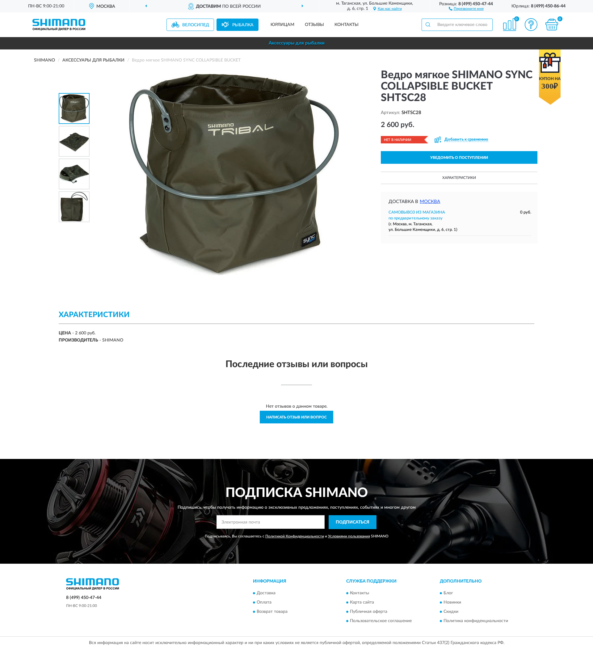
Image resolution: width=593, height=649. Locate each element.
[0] (552, 24)
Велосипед (195, 25)
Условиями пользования (349, 536)
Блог (448, 593)
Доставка (266, 593)
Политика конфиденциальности (476, 621)
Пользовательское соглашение (381, 621)
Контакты (346, 25)
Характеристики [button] (459, 178)
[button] (466, 8)
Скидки (451, 612)
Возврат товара (272, 612)
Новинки (452, 602)
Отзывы (314, 25)
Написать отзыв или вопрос (296, 417)
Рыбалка (243, 25)
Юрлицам (282, 25)
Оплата (264, 602)
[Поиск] (428, 25)
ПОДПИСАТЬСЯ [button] (352, 522)
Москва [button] (430, 201)
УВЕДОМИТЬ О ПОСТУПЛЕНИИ (459, 157)
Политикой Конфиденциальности (294, 536)
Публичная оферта (368, 612)
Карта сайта (362, 602)
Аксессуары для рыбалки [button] (297, 43)
